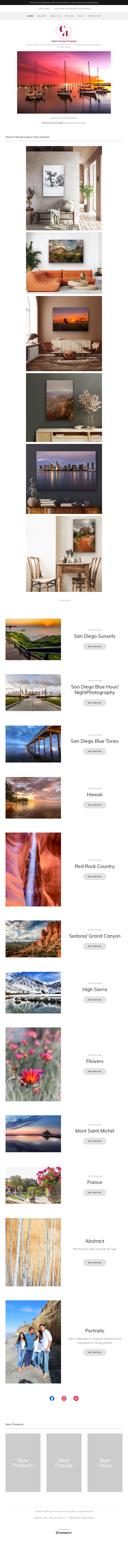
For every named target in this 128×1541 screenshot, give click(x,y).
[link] (64, 32)
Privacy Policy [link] (57, 1518)
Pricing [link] (69, 16)
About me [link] (55, 16)
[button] (64, 600)
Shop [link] (80, 16)
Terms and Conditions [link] (81, 1518)
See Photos (94, 646)
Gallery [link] (41, 16)
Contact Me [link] (94, 16)
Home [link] (30, 16)
